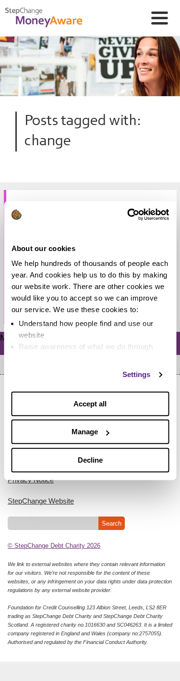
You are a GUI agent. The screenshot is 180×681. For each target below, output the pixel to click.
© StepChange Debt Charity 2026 (54, 545)
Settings (136, 374)
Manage (85, 432)
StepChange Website (41, 501)
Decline (90, 460)
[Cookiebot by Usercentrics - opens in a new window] (128, 214)
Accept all (90, 404)
